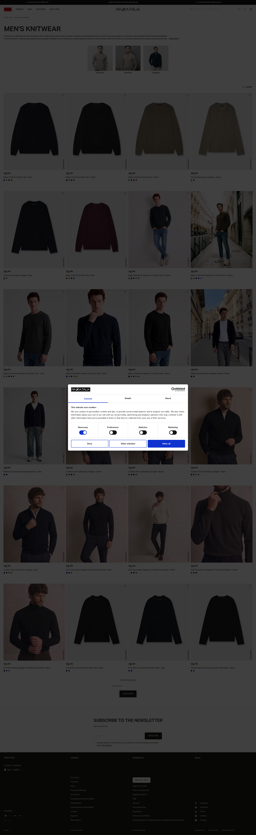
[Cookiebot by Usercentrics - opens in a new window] (173, 389)
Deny (89, 444)
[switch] (113, 432)
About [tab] (168, 398)
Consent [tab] (88, 399)
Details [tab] (128, 398)
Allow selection (128, 444)
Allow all (166, 444)
